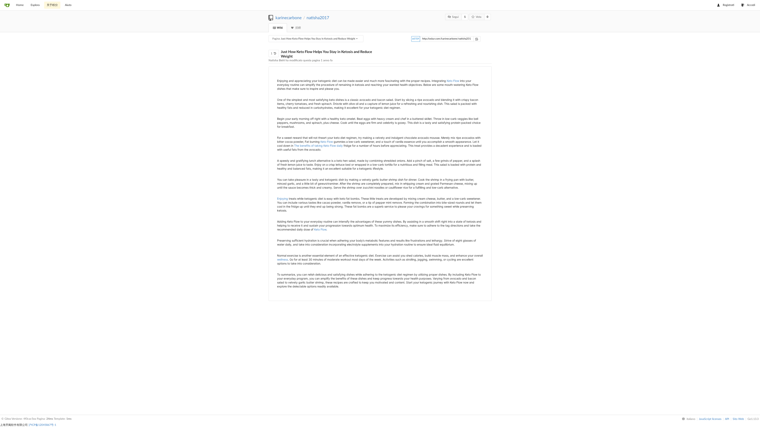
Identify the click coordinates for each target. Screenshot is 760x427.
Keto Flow (453, 80)
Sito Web (738, 419)
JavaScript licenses (710, 419)
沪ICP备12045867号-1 (42, 425)
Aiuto (68, 5)
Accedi (751, 5)
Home (20, 5)
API (727, 419)
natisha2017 (318, 18)
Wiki (280, 27)
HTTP (415, 39)
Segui (455, 17)
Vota (478, 17)
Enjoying (282, 198)
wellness (282, 259)
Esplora (35, 5)
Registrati (728, 5)
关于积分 (52, 5)
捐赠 (298, 27)
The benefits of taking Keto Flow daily (318, 145)
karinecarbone (289, 18)
